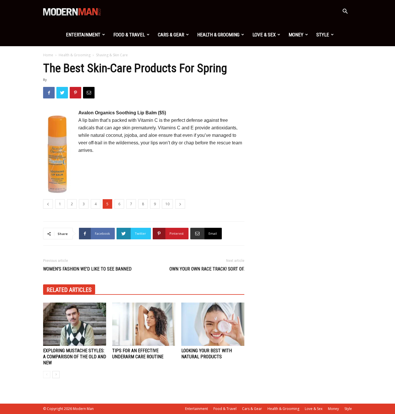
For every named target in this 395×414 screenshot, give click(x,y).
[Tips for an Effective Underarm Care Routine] (143, 324)
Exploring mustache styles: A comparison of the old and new (74, 356)
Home (48, 55)
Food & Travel (129, 35)
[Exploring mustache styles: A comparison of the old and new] (74, 324)
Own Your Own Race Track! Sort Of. (206, 269)
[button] (345, 12)
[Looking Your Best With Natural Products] (212, 324)
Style (322, 35)
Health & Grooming (218, 35)
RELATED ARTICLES (69, 289)
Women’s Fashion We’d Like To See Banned (87, 269)
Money (296, 35)
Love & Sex (264, 35)
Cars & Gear (171, 35)
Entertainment (83, 35)
